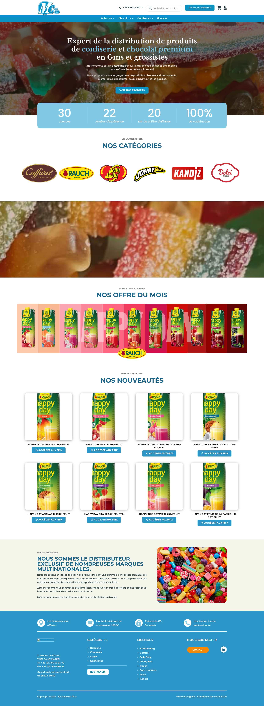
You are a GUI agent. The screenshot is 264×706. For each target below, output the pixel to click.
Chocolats (124, 18)
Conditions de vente (208, 696)
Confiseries (144, 18)
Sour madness (148, 670)
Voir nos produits (132, 90)
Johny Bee (146, 661)
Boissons (106, 18)
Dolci (143, 674)
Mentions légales (185, 696)
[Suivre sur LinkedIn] (224, 649)
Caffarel (144, 652)
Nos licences (98, 671)
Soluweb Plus (69, 696)
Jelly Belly (145, 657)
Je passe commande (199, 7)
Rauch (143, 665)
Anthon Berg (147, 648)
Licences (162, 18)
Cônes (93, 656)
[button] (3, 65)
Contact (198, 649)
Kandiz (144, 678)
